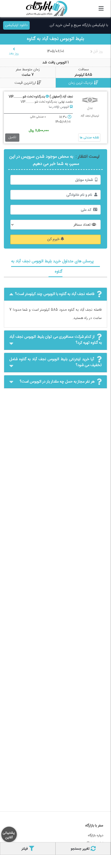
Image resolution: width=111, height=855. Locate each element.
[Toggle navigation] (101, 8)
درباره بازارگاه (95, 835)
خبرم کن (54, 239)
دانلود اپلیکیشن (16, 25)
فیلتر (25, 849)
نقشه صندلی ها (89, 137)
